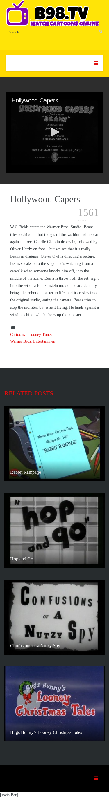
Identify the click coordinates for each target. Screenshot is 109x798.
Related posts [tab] (28, 393)
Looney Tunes (40, 334)
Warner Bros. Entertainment (33, 341)
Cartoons (17, 334)
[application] (54, 132)
